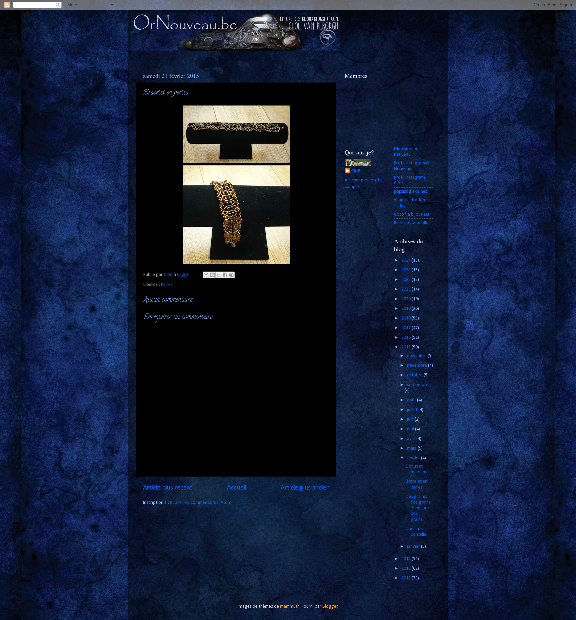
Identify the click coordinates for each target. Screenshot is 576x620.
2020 (406, 299)
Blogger (330, 606)
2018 (406, 318)
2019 (406, 308)
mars (412, 448)
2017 (406, 327)
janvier (414, 546)
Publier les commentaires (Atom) (201, 502)
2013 (406, 568)
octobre (415, 375)
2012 (406, 578)
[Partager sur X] (218, 275)
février (414, 458)
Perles (167, 284)
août (412, 400)
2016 (406, 337)
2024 (406, 260)
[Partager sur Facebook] (225, 275)
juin (411, 419)
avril (411, 438)
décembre (417, 355)
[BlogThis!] (212, 275)
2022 (406, 279)
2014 (406, 558)
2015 (406, 347)
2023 (406, 270)
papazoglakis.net (410, 191)
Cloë (355, 171)
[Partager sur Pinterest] (231, 275)
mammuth (290, 606)
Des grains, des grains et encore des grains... (418, 508)
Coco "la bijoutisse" (412, 214)
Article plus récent (167, 488)
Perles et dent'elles (412, 222)
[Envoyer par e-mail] (206, 275)
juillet (412, 409)
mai (411, 429)
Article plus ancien (305, 488)
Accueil (236, 488)
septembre (417, 384)
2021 (406, 289)
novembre (417, 365)
